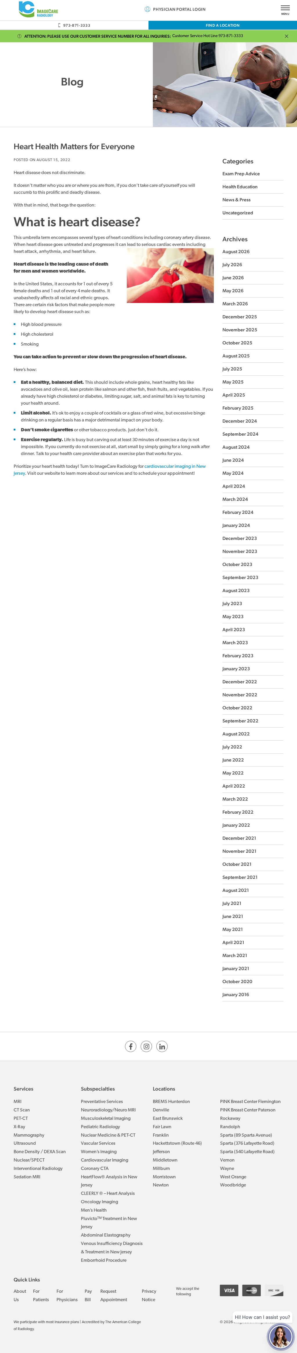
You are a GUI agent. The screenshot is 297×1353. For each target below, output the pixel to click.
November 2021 (239, 851)
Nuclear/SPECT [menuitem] (29, 1160)
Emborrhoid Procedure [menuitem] (103, 1260)
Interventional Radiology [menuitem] (38, 1168)
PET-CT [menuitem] (21, 1118)
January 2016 (235, 994)
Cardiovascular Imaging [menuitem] (104, 1160)
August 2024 (236, 447)
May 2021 (232, 929)
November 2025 (239, 330)
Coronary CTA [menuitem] (94, 1168)
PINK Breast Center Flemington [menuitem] (250, 1102)
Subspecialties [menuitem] (98, 1089)
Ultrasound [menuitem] (25, 1143)
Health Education (240, 186)
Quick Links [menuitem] (27, 1280)
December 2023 (239, 538)
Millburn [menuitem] (161, 1168)
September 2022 (240, 721)
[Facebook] (130, 1046)
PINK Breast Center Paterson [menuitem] (248, 1110)
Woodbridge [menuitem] (233, 1185)
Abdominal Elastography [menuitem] (106, 1235)
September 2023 (240, 577)
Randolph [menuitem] (230, 1127)
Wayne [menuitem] (227, 1168)
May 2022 (233, 773)
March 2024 (235, 499)
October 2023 (237, 564)
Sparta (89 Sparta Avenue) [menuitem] (246, 1135)
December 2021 (239, 838)
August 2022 (236, 734)
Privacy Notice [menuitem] (149, 1295)
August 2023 (236, 590)
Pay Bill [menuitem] (88, 1295)
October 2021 (236, 864)
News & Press (236, 199)
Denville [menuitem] (161, 1110)
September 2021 (240, 877)
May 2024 (233, 473)
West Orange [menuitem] (233, 1177)
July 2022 (232, 747)
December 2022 (239, 681)
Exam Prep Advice (241, 173)
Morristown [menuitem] (164, 1177)
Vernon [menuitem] (227, 1160)
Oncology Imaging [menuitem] (99, 1202)
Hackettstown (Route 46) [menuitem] (177, 1143)
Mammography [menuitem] (29, 1135)
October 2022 (237, 708)
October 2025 (237, 343)
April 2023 (233, 629)
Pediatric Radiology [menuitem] (100, 1127)
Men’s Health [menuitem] (94, 1210)
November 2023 (239, 551)
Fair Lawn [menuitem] (162, 1127)
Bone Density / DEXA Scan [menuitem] (40, 1152)
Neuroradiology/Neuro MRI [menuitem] (108, 1110)
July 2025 (232, 369)
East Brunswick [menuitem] (168, 1118)
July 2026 (232, 264)
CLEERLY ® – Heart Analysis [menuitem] (108, 1193)
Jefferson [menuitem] (161, 1152)
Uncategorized (237, 213)
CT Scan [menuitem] (22, 1110)
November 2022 (239, 695)
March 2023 (235, 642)
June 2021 (232, 916)
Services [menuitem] (23, 1089)
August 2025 (236, 356)
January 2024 (236, 525)
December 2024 (239, 421)
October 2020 (237, 981)
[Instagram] (146, 1046)
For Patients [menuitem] (41, 1295)
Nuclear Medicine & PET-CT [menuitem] (108, 1135)
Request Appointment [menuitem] (113, 1295)
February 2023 (237, 655)
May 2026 (233, 290)
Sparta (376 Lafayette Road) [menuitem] (247, 1143)
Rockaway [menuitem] (230, 1118)
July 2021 (231, 903)
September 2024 (240, 434)
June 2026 (233, 277)
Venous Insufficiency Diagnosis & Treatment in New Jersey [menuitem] (112, 1248)
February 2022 (237, 812)
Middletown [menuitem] (165, 1160)
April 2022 (233, 786)
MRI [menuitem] (17, 1102)
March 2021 (234, 955)
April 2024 (233, 486)
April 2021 (233, 942)
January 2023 (236, 668)
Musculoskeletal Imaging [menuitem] (106, 1118)
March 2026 (235, 303)
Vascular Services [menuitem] (98, 1143)
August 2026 (236, 251)
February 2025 (237, 408)
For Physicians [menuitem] (67, 1295)
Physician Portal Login (179, 9)
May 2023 (233, 616)
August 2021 (235, 890)
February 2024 (237, 512)
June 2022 (233, 760)
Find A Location (223, 25)
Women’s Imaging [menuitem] (99, 1152)
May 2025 (233, 382)
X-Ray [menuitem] (19, 1127)
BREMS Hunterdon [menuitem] (171, 1102)
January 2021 (235, 968)
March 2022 (235, 799)
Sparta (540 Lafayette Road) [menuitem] (247, 1152)
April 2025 (233, 395)
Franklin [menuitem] (161, 1135)
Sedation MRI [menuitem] (27, 1177)
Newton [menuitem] (161, 1185)
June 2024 (233, 460)
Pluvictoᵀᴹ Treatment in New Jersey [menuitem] (109, 1223)
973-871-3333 (76, 25)
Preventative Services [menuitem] (102, 1102)
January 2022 (236, 825)
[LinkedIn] (162, 1046)
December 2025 (239, 316)
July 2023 (232, 603)
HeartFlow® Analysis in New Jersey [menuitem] (109, 1181)
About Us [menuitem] (20, 1295)
